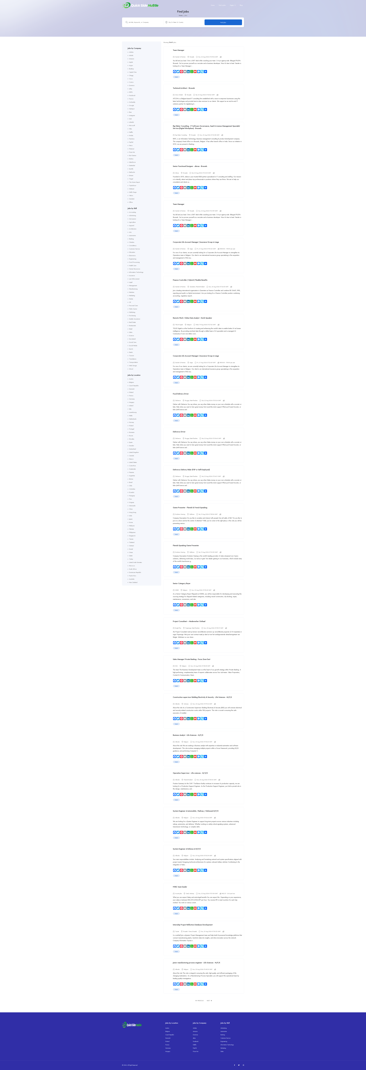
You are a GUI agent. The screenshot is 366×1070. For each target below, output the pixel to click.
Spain (130, 442)
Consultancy (132, 246)
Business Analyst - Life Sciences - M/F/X (188, 735)
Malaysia (131, 526)
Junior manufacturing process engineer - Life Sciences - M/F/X (196, 962)
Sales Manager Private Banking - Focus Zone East (191, 659)
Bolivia (131, 479)
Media (131, 299)
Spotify (131, 169)
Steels (131, 352)
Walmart (131, 189)
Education (132, 252)
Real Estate (132, 322)
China (130, 509)
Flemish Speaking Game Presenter (186, 545)
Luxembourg (132, 412)
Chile (130, 486)
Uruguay (131, 502)
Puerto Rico (132, 576)
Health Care (132, 266)
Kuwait (131, 549)
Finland (131, 392)
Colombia (132, 489)
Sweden (131, 446)
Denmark (131, 389)
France (131, 396)
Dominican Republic (135, 572)
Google (131, 105)
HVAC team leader (180, 887)
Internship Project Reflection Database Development (193, 925)
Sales (130, 332)
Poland (131, 426)
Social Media (133, 346)
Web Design (133, 366)
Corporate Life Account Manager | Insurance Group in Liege (196, 242)
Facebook (132, 95)
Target (131, 179)
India (130, 516)
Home (213, 5)
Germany (132, 399)
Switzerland (132, 449)
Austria (131, 379)
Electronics (132, 256)
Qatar (131, 556)
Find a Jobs (222, 5)
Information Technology (136, 272)
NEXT (209, 1001)
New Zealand (133, 582)
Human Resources (134, 269)
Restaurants (132, 326)
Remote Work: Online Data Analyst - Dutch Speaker (192, 318)
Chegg (131, 75)
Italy (130, 409)
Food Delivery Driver (181, 394)
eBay (130, 89)
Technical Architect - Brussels (184, 88)
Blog (241, 5)
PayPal (131, 142)
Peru (130, 499)
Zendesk (131, 199)
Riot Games (132, 155)
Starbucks (132, 172)
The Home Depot (134, 182)
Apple (131, 62)
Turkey (131, 559)
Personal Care (133, 306)
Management (133, 286)
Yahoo (131, 195)
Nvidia (131, 135)
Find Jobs (223, 22)
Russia (131, 436)
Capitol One (132, 72)
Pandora (131, 139)
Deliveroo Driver (179, 432)
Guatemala (132, 469)
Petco (131, 145)
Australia (131, 579)
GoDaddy (132, 102)
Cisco (131, 79)
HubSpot (131, 109)
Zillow (131, 202)
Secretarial (132, 339)
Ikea (130, 112)
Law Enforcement (134, 279)
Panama (131, 472)
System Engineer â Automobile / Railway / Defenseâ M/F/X (195, 811)
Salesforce (132, 162)
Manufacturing (133, 289)
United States (133, 462)
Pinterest (131, 149)
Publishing (132, 312)
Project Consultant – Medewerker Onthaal (189, 621)
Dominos (131, 85)
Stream (131, 175)
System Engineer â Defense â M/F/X (187, 849)
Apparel (131, 226)
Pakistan (131, 529)
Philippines (132, 532)
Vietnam (131, 546)
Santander (132, 165)
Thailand (131, 542)
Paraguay (132, 496)
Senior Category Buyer (181, 583)
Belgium (131, 382)
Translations (132, 359)
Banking (131, 239)
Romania (131, 432)
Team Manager (178, 50)
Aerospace (132, 219)
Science (131, 336)
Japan (130, 519)
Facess (131, 99)
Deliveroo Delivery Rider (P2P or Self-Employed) (191, 469)
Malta (130, 416)
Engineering (132, 259)
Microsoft (132, 125)
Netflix (131, 132)
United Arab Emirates (135, 562)
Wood (131, 369)
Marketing (132, 296)
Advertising (132, 215)
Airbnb (131, 55)
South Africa (132, 569)
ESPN (130, 92)
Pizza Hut (132, 152)
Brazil (130, 482)
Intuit (130, 119)
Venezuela (132, 506)
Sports (131, 349)
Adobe (131, 52)
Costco (131, 82)
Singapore (132, 536)
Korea (131, 522)
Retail (130, 329)
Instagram (132, 115)
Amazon (131, 59)
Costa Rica (132, 466)
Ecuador (131, 492)
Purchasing (132, 316)
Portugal (131, 429)
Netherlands (132, 419)
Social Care (132, 342)
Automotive (132, 236)
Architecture (132, 229)
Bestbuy (131, 69)
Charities (131, 242)
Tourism (131, 356)
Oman (131, 552)
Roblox (131, 159)
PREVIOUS (200, 1001)
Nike (130, 129)
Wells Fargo (133, 192)
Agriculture (132, 222)
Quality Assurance (134, 319)
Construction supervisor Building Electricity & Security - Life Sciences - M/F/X (202, 697)
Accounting (132, 212)
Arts (130, 232)
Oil (130, 302)
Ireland (131, 406)
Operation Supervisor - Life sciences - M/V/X (190, 773)
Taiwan (131, 539)
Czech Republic (134, 386)
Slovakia (131, 439)
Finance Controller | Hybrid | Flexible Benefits (190, 280)
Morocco (132, 566)
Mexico (131, 459)
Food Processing (134, 262)
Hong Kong (132, 512)
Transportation (133, 362)
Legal (130, 282)
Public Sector (133, 309)
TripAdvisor (132, 185)
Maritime (131, 292)
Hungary (131, 402)
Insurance (132, 276)
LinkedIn (131, 122)
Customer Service (134, 249)
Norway (131, 422)
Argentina (132, 476)
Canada (131, 456)
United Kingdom (134, 452)
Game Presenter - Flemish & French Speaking (190, 507)
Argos (131, 65)
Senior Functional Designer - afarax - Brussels (190, 166)
